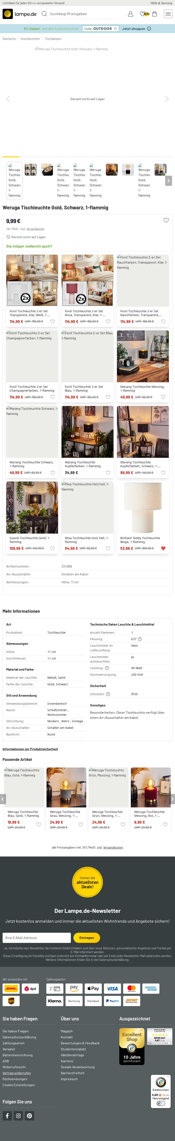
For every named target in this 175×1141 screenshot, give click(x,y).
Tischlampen (53, 39)
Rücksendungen (15, 1079)
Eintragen (86, 937)
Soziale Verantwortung (78, 1067)
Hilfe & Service (161, 3)
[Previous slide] (6, 181)
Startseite (9, 39)
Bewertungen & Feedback (80, 1043)
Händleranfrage (72, 1055)
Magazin (67, 1031)
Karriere (67, 1061)
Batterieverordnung (18, 1055)
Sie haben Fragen (16, 1031)
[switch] (161, 1103)
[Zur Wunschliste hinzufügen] (166, 220)
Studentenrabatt (73, 1049)
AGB (6, 1061)
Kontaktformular (86, 956)
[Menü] (168, 1077)
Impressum (69, 1079)
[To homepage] (19, 14)
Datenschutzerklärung (113, 960)
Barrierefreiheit (73, 1073)
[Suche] (44, 13)
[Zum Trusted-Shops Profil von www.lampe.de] (145, 1046)
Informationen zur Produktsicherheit (30, 749)
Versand (9, 1049)
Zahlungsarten (14, 1043)
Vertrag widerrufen (17, 1073)
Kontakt (67, 1037)
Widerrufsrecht (14, 1067)
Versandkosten (35, 229)
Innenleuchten (30, 39)
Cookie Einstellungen (19, 1085)
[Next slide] (168, 181)
